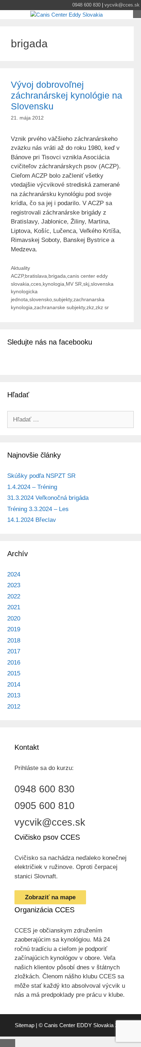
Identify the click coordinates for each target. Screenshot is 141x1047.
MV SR (74, 284)
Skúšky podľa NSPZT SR (41, 475)
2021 (13, 607)
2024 (13, 574)
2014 (13, 684)
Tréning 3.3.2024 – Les (38, 509)
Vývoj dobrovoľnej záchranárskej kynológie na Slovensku (66, 95)
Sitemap (24, 1025)
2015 (13, 673)
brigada (57, 276)
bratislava (36, 276)
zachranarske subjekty (59, 307)
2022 (13, 596)
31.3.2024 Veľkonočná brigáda (48, 497)
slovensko (40, 299)
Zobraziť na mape (50, 897)
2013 (13, 695)
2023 (13, 585)
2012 (13, 706)
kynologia (53, 284)
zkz (90, 307)
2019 (13, 629)
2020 (13, 618)
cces (36, 284)
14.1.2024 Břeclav (31, 519)
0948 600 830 (86, 5)
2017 (13, 651)
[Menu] (137, 14)
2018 (13, 640)
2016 (13, 662)
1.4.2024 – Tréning (32, 487)
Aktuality (20, 268)
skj (86, 284)
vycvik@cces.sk (122, 5)
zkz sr (102, 307)
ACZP (17, 276)
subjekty (63, 299)
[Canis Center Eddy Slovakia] (66, 15)
